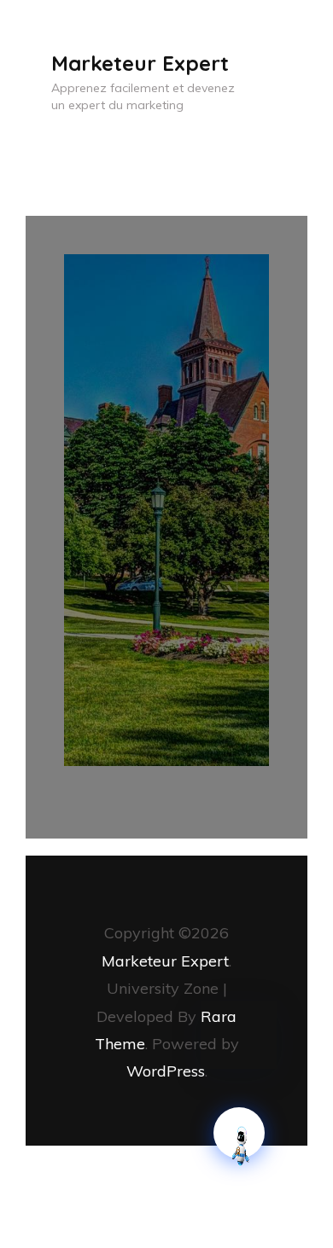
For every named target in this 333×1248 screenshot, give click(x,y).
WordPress (165, 1071)
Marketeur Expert (140, 63)
